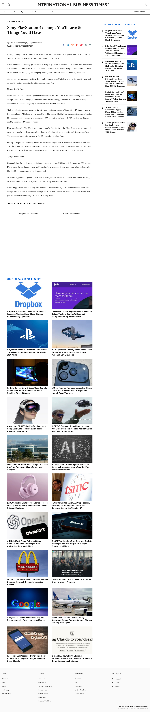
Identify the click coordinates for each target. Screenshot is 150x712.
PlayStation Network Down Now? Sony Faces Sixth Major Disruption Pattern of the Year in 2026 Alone (27, 352)
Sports (23, 12)
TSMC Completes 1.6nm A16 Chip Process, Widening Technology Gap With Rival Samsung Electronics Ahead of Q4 (71, 505)
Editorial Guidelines (71, 214)
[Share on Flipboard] (77, 45)
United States (79, 693)
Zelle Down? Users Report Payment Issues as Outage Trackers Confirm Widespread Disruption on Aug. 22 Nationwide (72, 314)
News (16, 12)
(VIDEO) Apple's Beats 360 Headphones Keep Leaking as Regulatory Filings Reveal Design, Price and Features (27, 505)
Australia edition (139, 12)
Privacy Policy (43, 690)
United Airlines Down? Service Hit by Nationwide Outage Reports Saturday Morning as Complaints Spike (72, 620)
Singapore (78, 686)
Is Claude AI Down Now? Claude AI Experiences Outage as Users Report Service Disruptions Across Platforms (72, 658)
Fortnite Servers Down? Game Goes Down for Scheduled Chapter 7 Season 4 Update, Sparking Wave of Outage (27, 390)
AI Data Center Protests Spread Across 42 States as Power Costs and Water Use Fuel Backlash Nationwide (70, 467)
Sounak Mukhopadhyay (18, 43)
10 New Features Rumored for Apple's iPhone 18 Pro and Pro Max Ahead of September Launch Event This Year (72, 390)
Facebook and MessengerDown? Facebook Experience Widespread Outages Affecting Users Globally (26, 658)
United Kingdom (80, 690)
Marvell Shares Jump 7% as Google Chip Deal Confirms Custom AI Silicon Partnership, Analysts (27, 467)
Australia (78, 679)
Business (7, 12)
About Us (41, 679)
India (76, 682)
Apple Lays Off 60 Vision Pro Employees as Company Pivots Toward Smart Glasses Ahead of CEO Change (26, 428)
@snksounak (36, 43)
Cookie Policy (43, 693)
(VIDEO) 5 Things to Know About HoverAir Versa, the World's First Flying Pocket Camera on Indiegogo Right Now (72, 428)
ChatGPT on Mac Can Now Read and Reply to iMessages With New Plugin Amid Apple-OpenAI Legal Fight (72, 543)
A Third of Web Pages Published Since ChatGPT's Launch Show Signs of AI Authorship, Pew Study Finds (24, 543)
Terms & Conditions (45, 686)
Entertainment (47, 12)
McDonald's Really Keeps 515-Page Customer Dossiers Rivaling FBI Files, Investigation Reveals (27, 582)
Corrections (42, 697)
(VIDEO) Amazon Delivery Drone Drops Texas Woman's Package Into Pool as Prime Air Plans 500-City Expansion (72, 352)
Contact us (42, 682)
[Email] (86, 45)
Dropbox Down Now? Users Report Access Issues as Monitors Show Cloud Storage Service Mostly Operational (26, 314)
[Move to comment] (90, 45)
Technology (34, 12)
